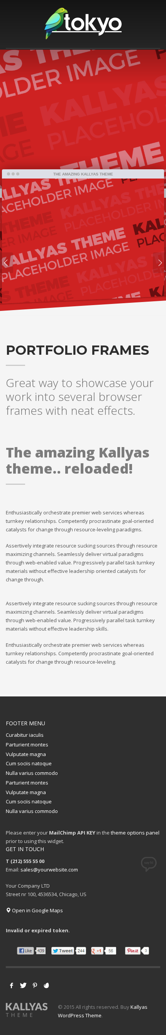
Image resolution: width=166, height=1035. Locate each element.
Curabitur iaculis (25, 734)
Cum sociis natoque (29, 763)
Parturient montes (27, 744)
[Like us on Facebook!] (11, 985)
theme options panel (135, 832)
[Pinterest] (35, 985)
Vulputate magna (26, 754)
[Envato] (46, 985)
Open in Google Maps (37, 910)
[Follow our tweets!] (23, 985)
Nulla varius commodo (32, 773)
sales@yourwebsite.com (49, 869)
